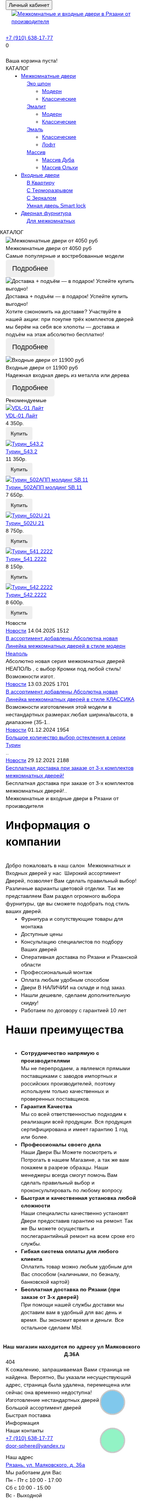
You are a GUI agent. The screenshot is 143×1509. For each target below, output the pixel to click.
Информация (22, 1423)
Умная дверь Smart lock (56, 205)
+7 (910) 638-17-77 (29, 38)
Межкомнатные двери (48, 76)
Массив (36, 152)
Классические (59, 99)
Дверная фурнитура (46, 213)
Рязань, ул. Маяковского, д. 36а (45, 1465)
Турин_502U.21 (25, 523)
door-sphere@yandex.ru (35, 1446)
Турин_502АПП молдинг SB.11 (44, 487)
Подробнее (30, 268)
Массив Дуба (58, 160)
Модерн (52, 91)
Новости (16, 631)
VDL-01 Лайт (21, 416)
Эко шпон (39, 83)
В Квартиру (41, 183)
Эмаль (35, 129)
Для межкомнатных (51, 221)
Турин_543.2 (21, 451)
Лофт (48, 144)
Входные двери (40, 175)
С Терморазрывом (50, 190)
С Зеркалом (41, 198)
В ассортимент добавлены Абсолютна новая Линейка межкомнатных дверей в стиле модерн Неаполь (65, 646)
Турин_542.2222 (26, 595)
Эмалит (36, 106)
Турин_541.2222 (26, 559)
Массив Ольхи (60, 167)
